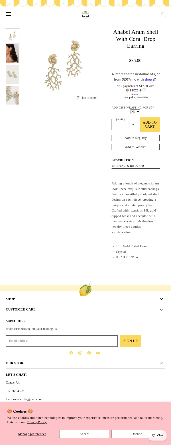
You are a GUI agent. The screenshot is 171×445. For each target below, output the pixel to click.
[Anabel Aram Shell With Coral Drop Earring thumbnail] (12, 36)
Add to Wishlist (135, 147)
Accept (84, 434)
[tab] (123, 160)
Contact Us (13, 382)
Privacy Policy (37, 422)
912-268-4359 (15, 391)
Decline (136, 434)
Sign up (130, 341)
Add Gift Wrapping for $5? (133, 107)
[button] (136, 88)
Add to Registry (136, 138)
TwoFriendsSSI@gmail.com (24, 399)
